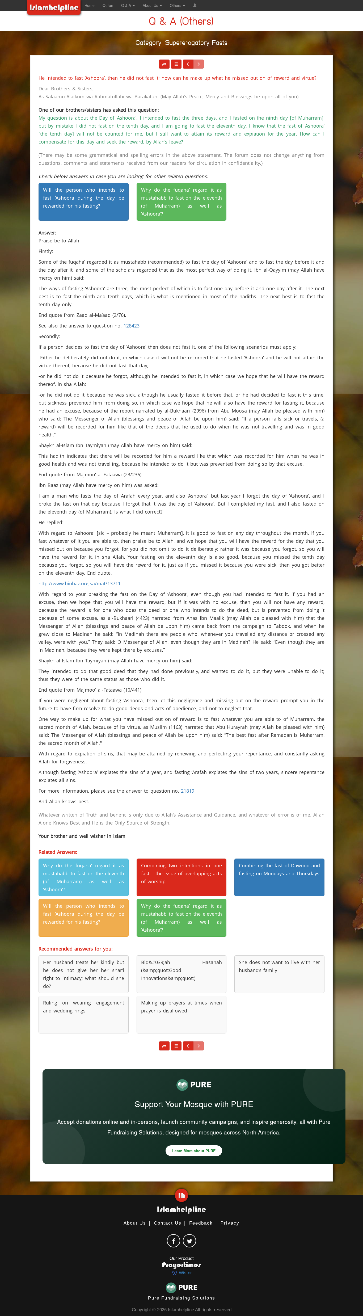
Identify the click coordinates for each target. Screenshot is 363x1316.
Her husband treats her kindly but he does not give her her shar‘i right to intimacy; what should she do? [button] (83, 974)
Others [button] (176, 5)
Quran (108, 5)
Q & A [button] (126, 5)
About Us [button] (151, 5)
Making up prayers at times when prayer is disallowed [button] (181, 1006)
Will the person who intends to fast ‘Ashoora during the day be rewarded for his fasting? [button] (83, 198)
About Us (135, 1223)
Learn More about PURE (194, 1150)
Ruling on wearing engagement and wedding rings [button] (83, 1006)
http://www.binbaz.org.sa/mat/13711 (80, 583)
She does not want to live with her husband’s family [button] (279, 966)
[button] (195, 5)
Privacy (230, 1223)
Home (90, 5)
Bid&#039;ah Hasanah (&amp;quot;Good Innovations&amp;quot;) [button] (181, 970)
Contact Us (168, 1223)
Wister (185, 1272)
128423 (132, 325)
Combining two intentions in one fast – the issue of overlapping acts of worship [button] (181, 873)
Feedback (201, 1223)
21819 (187, 791)
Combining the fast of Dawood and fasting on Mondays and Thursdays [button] (279, 869)
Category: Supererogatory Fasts (181, 43)
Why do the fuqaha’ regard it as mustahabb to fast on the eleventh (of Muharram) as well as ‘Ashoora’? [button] (181, 202)
